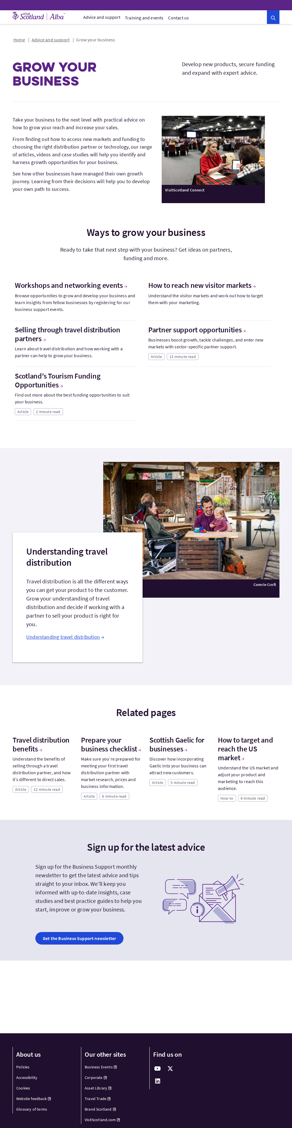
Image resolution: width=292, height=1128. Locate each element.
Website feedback (31, 1098)
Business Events (99, 1067)
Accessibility (26, 1077)
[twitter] (170, 1068)
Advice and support (101, 17)
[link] (79, 938)
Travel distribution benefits (41, 744)
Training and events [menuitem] (144, 18)
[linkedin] (157, 1081)
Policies (22, 1067)
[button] (273, 17)
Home (19, 40)
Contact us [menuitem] (178, 18)
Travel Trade (95, 1098)
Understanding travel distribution (63, 637)
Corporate (94, 1077)
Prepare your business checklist (109, 744)
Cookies (23, 1088)
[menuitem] (102, 17)
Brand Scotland (98, 1109)
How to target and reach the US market (245, 748)
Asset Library (96, 1088)
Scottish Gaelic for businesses (176, 744)
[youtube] (157, 1068)
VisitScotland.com (100, 1119)
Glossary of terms (31, 1109)
